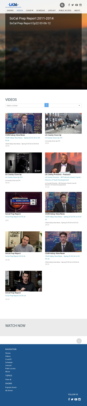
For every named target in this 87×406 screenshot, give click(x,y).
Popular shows (11, 387)
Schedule (40, 10)
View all (8, 379)
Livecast (52, 10)
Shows (10, 10)
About (77, 10)
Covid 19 (29, 10)
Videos (20, 10)
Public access (65, 10)
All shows (9, 390)
